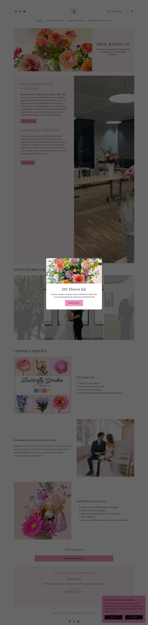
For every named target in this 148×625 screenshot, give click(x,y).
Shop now (74, 303)
